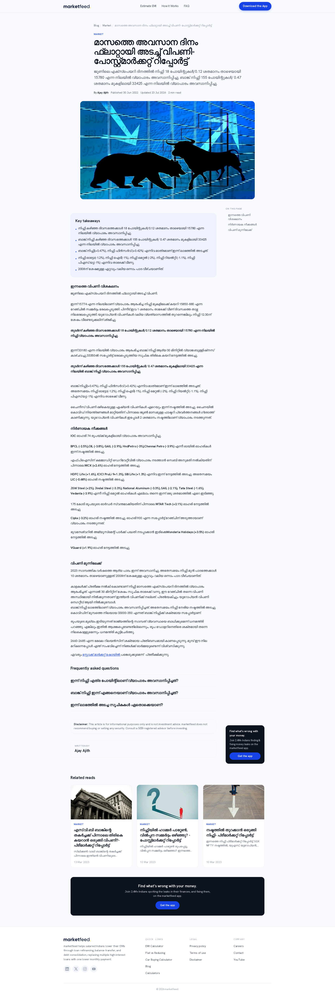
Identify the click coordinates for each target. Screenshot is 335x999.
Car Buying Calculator (158, 959)
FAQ (186, 6)
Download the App (255, 6)
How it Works (170, 6)
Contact (238, 953)
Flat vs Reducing (155, 953)
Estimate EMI (148, 6)
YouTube (239, 959)
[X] (76, 968)
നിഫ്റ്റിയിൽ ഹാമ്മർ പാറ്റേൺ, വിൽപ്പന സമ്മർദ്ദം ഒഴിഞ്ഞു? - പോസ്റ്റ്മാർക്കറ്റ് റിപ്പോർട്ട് (165, 835)
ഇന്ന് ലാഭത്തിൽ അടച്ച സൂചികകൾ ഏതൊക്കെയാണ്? (117, 704)
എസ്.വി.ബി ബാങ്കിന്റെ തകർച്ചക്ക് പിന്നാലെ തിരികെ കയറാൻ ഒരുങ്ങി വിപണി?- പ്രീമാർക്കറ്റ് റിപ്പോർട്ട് (98, 838)
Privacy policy (198, 946)
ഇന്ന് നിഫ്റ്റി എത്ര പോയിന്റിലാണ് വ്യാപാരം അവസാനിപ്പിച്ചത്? (124, 680)
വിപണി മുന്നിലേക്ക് (240, 230)
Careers (239, 946)
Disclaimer (196, 959)
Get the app (245, 756)
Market (107, 25)
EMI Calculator (154, 946)
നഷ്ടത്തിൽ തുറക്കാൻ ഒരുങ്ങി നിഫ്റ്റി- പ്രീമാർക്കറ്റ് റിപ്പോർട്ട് (231, 832)
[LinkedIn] (67, 968)
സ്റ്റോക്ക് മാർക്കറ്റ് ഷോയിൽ (101, 655)
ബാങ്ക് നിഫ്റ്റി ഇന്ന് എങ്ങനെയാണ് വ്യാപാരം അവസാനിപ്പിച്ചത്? (124, 692)
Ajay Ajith (102, 92)
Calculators (152, 973)
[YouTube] (93, 968)
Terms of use (198, 953)
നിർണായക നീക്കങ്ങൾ (242, 224)
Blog (96, 25)
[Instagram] (84, 968)
